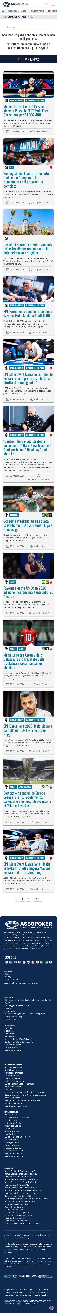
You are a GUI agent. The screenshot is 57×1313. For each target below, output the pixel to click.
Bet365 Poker (10, 1036)
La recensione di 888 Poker (16, 1039)
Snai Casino (9, 1134)
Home (4, 17)
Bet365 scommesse (13, 1070)
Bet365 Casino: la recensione (17, 1117)
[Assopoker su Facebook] (24, 962)
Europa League (25, 786)
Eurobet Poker (10, 1047)
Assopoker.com (11, 932)
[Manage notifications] (51, 1308)
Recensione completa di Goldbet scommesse (25, 1095)
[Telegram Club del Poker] (28, 962)
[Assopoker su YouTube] (11, 962)
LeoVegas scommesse (14, 1081)
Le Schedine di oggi (13, 1016)
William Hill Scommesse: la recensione (22, 1100)
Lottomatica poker (12, 1044)
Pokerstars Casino (12, 1125)
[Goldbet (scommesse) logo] (47, 515)
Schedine (14, 514)
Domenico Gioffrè (40, 332)
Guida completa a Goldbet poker (19, 1042)
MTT (11, 167)
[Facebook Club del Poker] (33, 962)
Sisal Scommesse (12, 1075)
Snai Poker (9, 1033)
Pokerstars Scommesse (15, 1086)
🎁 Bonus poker (37, 10)
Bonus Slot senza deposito (16, 1212)
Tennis (12, 581)
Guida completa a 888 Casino (17, 1137)
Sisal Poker (9, 1031)
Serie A (21, 648)
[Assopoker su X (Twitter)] (20, 962)
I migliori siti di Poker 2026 (16, 1185)
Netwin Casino (11, 1120)
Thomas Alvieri (41, 684)
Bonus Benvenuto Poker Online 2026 (21, 1179)
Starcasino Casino (12, 1148)
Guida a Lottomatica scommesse (19, 1084)
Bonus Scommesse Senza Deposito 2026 (23, 1190)
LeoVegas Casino (12, 1142)
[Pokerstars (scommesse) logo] (51, 582)
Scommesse (9, 1011)
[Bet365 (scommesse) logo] (43, 515)
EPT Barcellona (16, 100)
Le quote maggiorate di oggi (17, 1204)
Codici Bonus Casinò (13, 1207)
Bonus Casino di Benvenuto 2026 (19, 1171)
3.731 (38, 899)
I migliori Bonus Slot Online (17, 1220)
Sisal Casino (9, 1128)
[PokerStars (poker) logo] (51, 167)
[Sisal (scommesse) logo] (43, 787)
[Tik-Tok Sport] (51, 962)
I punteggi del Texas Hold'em (17, 1005)
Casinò (7, 1008)
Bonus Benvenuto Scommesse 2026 (20, 1187)
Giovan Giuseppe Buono (38, 479)
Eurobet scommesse (13, 1072)
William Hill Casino (13, 1153)
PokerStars (9, 1028)
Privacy (7, 976)
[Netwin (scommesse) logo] (47, 648)
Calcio (13, 648)
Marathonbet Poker (13, 1050)
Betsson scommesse (13, 1067)
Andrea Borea (40, 131)
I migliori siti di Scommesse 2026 (19, 1193)
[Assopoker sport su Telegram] (42, 962)
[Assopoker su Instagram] (6, 962)
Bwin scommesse (12, 1097)
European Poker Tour (35, 100)
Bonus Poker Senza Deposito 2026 (20, 1182)
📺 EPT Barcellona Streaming (14, 10)
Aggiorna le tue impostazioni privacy (21, 983)
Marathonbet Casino (13, 1156)
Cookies (7, 974)
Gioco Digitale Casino (14, 1150)
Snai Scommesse (12, 1078)
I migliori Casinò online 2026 (17, 1176)
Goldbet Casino (11, 1131)
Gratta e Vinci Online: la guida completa (22, 1223)
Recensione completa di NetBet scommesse (24, 1092)
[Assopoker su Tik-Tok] (15, 962)
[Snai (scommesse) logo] (47, 786)
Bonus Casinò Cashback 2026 (17, 1196)
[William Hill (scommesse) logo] (50, 515)
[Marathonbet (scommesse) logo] (50, 648)
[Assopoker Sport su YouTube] (46, 962)
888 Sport (8, 1089)
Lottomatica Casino (13, 1123)
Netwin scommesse (13, 1103)
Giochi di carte (11, 1019)
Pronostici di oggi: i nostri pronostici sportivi (24, 1013)
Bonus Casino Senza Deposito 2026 (20, 1173)
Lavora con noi (11, 979)
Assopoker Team (40, 202)
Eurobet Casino (11, 1145)
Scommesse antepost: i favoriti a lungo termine (26, 1198)
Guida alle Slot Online (14, 1209)
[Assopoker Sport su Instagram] (37, 962)
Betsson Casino (11, 1114)
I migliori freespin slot (14, 1218)
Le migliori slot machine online (18, 1215)
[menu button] (53, 4)
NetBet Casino (11, 1139)
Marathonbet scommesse (16, 1106)
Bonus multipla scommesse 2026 (19, 1201)
